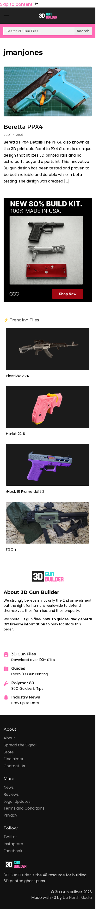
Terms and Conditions (24, 808)
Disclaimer (13, 759)
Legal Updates (17, 801)
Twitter (10, 837)
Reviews (11, 794)
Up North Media (77, 897)
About (9, 738)
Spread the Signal (20, 745)
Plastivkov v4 (17, 375)
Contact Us (14, 766)
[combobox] (47, 31)
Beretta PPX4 (23, 126)
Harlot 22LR (15, 433)
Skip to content (17, 4)
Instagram (13, 844)
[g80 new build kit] (48, 249)
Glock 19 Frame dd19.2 (25, 491)
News (9, 787)
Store (9, 752)
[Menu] (11, 15)
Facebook (13, 851)
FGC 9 (11, 549)
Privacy (10, 815)
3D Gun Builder (17, 875)
